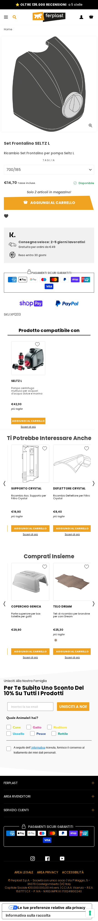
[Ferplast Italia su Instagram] (32, 858)
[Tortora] (55, 640)
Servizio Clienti (16, 810)
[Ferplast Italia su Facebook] (44, 858)
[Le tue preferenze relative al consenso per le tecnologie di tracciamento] (90, 913)
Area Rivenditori (17, 796)
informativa (38, 747)
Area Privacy (47, 872)
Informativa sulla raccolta (28, 915)
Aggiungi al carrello (28, 421)
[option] (49, 4)
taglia (49, 160)
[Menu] (6, 17)
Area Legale (23, 872)
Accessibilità (73, 872)
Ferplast (11, 783)
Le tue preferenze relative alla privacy (51, 907)
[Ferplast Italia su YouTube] (58, 858)
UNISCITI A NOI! (73, 706)
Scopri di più (28, 427)
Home (8, 29)
